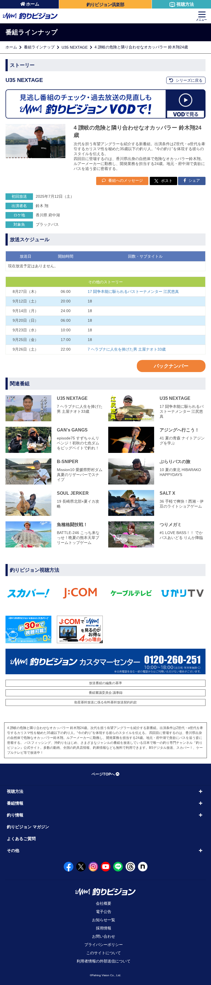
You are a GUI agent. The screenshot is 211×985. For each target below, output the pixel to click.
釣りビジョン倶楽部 (105, 4)
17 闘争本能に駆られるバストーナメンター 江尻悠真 (133, 291)
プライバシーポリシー (103, 944)
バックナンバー (171, 366)
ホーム (32, 4)
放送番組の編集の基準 (105, 683)
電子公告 (103, 911)
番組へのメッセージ (125, 180)
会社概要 (103, 903)
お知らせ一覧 (103, 920)
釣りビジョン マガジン (28, 826)
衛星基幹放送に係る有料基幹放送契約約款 (105, 702)
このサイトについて (103, 953)
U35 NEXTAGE (75, 47)
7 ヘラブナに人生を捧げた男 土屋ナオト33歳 (127, 349)
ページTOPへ (103, 774)
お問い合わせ (103, 936)
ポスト (167, 180)
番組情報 (15, 803)
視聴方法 (185, 4)
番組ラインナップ (39, 47)
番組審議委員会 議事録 (106, 693)
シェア (193, 180)
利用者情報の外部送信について (104, 961)
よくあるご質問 (21, 838)
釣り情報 (15, 815)
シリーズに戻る (188, 80)
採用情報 (103, 928)
